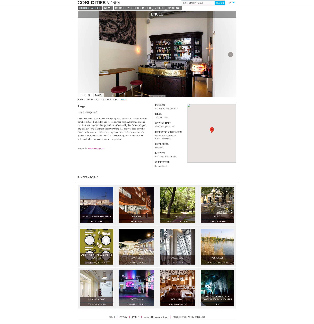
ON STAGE (174, 8)
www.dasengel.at (96, 148)
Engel (123, 100)
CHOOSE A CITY (89, 8)
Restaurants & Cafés (106, 100)
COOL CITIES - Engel (92, 3)
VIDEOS (159, 8)
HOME (80, 100)
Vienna (90, 100)
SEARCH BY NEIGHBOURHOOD (133, 8)
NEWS (107, 8)
